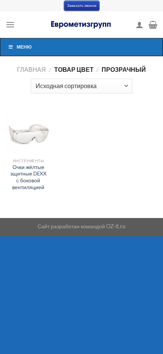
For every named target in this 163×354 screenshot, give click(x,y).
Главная (31, 69)
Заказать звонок (81, 5)
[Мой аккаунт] (139, 24)
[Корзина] (153, 24)
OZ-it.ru (115, 226)
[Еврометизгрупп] (81, 24)
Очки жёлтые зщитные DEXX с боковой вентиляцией (28, 177)
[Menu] (10, 24)
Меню (24, 47)
